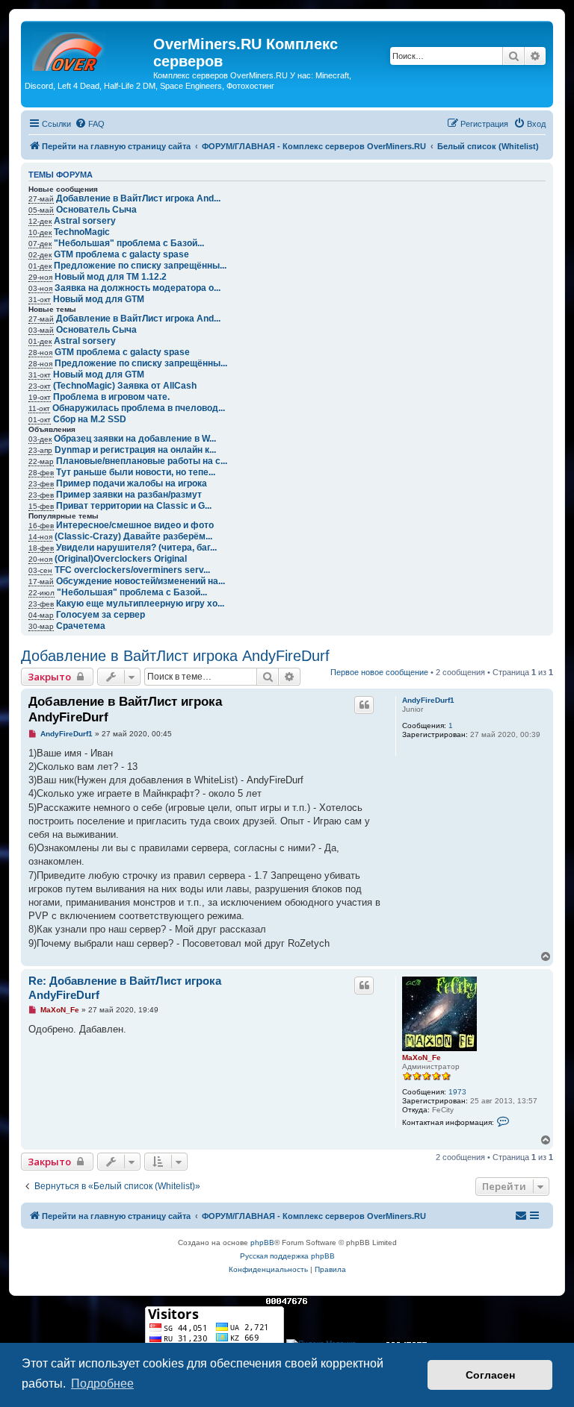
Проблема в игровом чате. (111, 397)
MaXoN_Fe (421, 1057)
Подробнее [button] (102, 1383)
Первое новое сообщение (379, 672)
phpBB (262, 1242)
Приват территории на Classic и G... (134, 506)
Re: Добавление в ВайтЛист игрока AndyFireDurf (124, 987)
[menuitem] (90, 124)
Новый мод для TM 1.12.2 (111, 277)
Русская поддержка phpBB (287, 1256)
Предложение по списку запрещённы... (140, 265)
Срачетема (80, 626)
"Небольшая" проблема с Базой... (129, 243)
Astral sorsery (85, 221)
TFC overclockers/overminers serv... (132, 570)
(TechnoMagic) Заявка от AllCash (125, 385)
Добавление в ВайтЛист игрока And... (138, 198)
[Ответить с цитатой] (364, 705)
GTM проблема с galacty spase (121, 254)
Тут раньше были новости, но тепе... (135, 472)
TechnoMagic (82, 232)
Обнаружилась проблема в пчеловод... (138, 408)
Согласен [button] (490, 1375)
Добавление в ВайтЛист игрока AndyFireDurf (175, 656)
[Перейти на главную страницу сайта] (89, 48)
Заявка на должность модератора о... (137, 288)
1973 (457, 1092)
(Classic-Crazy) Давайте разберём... (133, 536)
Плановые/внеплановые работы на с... (141, 461)
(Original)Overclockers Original (121, 559)
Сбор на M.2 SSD (89, 419)
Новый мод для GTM (98, 299)
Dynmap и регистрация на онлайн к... (135, 450)
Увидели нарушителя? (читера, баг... (136, 547)
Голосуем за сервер (100, 615)
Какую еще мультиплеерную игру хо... (140, 603)
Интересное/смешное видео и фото (135, 525)
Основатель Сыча (96, 209)
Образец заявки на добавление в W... (135, 438)
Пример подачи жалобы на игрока (131, 483)
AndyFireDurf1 (428, 700)
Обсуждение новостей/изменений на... (140, 581)
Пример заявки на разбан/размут (129, 494)
